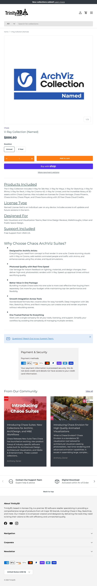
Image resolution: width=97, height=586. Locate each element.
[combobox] (48, 23)
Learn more (59, 2)
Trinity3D (12, 580)
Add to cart (65, 158)
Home (6, 32)
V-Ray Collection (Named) (20, 32)
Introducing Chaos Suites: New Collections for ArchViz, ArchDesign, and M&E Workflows (24, 429)
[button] (86, 13)
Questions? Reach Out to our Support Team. (33, 338)
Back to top (48, 492)
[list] (48, 80)
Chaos (6, 128)
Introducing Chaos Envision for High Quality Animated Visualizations (71, 428)
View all (89, 391)
